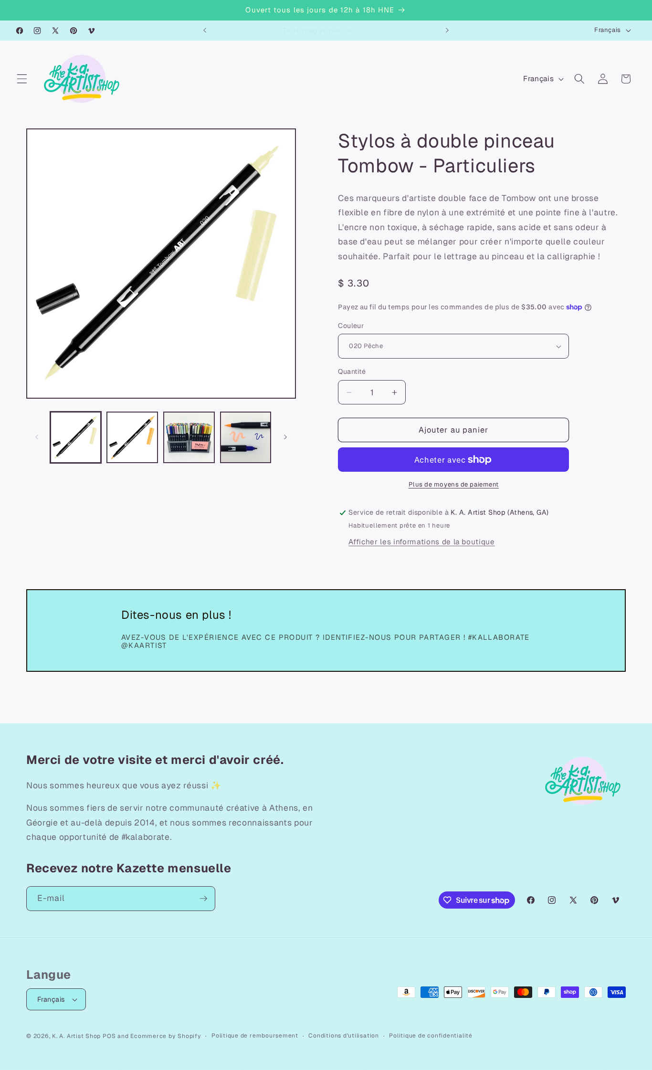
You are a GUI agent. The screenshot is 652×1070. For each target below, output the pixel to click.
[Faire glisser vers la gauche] (36, 437)
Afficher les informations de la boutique (421, 542)
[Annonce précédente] (204, 31)
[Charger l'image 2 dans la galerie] (132, 437)
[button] (22, 78)
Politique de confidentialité (431, 1035)
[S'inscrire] (203, 898)
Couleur (351, 325)
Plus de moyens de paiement (454, 485)
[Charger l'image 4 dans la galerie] (246, 437)
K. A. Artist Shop (76, 1036)
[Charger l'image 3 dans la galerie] (189, 437)
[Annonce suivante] (447, 31)
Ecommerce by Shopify (165, 1036)
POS (109, 1036)
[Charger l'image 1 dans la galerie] (76, 437)
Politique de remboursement (254, 1035)
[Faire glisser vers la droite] (285, 437)
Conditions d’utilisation (343, 1035)
